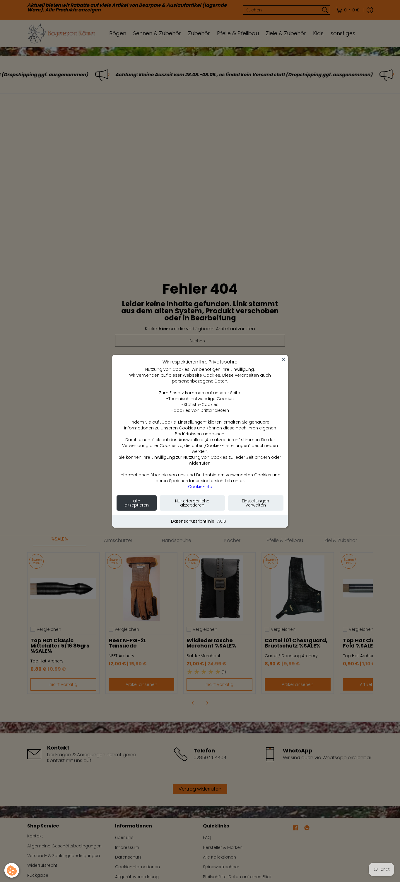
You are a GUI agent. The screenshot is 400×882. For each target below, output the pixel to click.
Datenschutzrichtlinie (192, 521)
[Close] (283, 359)
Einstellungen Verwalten (255, 503)
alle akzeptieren (136, 503)
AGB (221, 521)
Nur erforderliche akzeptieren (192, 503)
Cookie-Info (200, 487)
